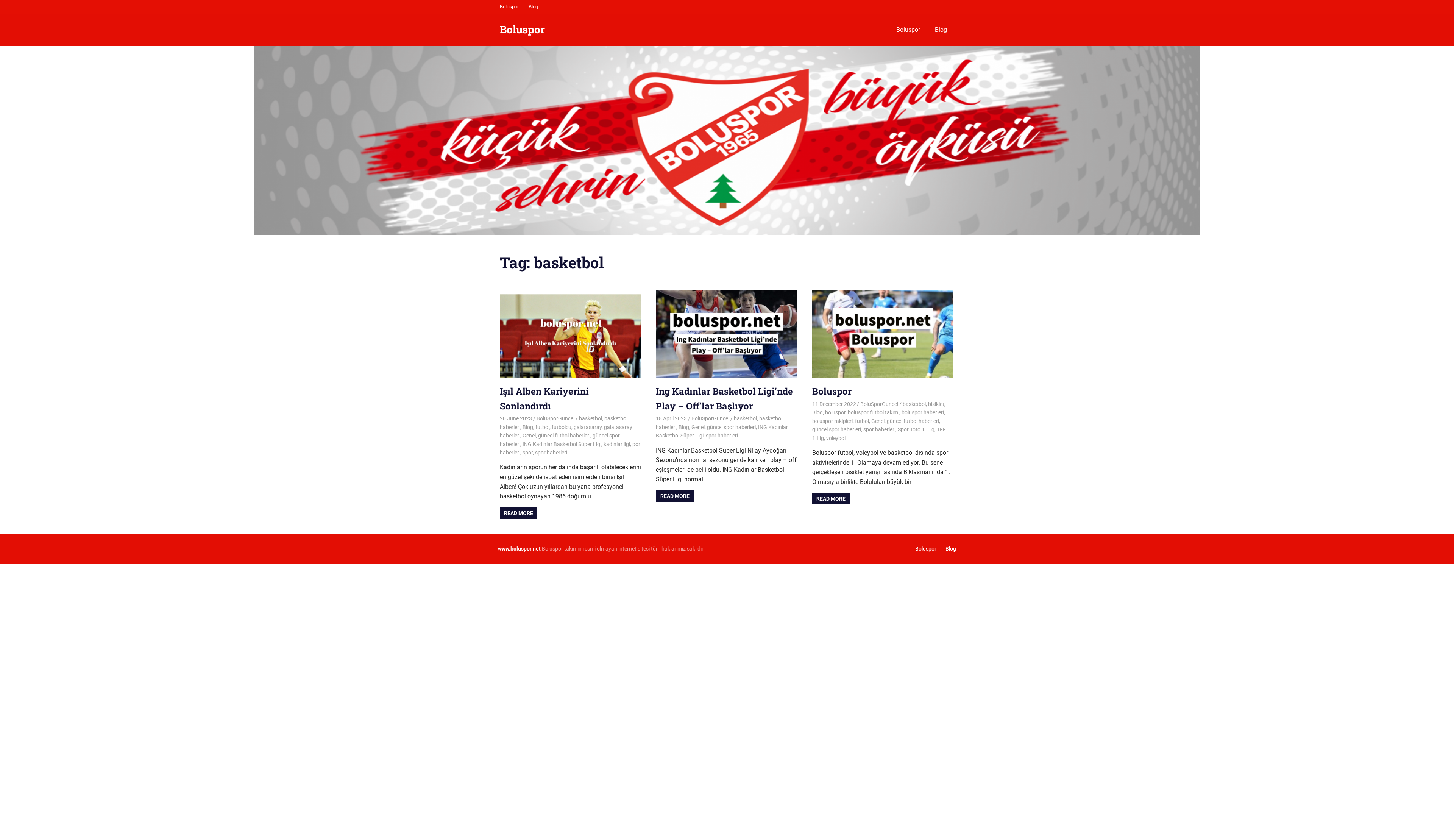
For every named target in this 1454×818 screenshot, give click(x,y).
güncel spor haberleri (731, 427)
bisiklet (936, 404)
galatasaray (588, 427)
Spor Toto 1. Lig (916, 429)
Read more (518, 513)
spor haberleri (551, 453)
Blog (533, 6)
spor (528, 453)
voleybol (836, 438)
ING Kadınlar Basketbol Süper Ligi (562, 444)
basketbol (590, 418)
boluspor (835, 412)
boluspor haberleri (923, 412)
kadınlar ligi (617, 444)
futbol (542, 427)
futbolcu (561, 427)
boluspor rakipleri (832, 421)
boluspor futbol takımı (873, 412)
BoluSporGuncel (555, 418)
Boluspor (509, 6)
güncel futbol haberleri (564, 435)
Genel (529, 435)
